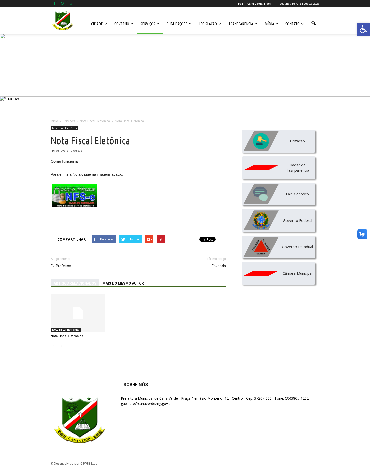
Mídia (269, 24)
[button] (363, 29)
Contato (292, 24)
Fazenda (219, 266)
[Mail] (71, 3)
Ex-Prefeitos (61, 266)
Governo (121, 24)
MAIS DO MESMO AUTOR (123, 283)
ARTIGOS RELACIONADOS (75, 283)
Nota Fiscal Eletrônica (64, 128)
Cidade (97, 24)
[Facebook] (54, 3)
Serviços (147, 24)
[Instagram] (62, 3)
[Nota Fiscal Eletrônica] (78, 313)
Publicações (176, 24)
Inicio (54, 121)
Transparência (240, 24)
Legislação (208, 24)
